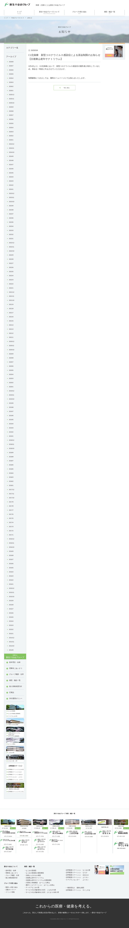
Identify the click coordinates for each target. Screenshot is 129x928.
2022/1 (11, 288)
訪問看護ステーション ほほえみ (15, 774)
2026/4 (11, 78)
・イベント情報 (9, 892)
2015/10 (11, 596)
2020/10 (11, 350)
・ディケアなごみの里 (31, 887)
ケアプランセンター (13, 777)
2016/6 (11, 563)
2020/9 (11, 354)
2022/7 (11, 263)
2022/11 (11, 247)
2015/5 (11, 617)
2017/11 (11, 494)
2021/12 (11, 292)
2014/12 (11, 637)
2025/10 (11, 103)
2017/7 (11, 510)
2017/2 (11, 531)
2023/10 (11, 201)
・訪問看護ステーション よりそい (76, 877)
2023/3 (11, 230)
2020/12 (11, 341)
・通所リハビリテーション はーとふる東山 (39, 885)
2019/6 (11, 415)
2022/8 (11, 259)
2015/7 (11, 609)
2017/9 (11, 502)
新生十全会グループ (15, 656)
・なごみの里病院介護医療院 (34, 873)
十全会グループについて (17, 18)
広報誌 (11, 692)
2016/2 (11, 580)
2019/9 (11, 403)
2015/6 (11, 613)
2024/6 (11, 169)
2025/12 (11, 94)
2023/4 (11, 226)
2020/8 (11, 358)
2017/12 (11, 489)
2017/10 (11, 498)
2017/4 (11, 522)
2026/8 (11, 62)
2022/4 (11, 275)
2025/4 (11, 127)
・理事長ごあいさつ (11, 873)
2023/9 (11, 206)
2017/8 (11, 506)
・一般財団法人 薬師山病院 (74, 887)
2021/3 (11, 329)
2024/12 (11, 144)
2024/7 (11, 164)
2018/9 (11, 452)
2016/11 (11, 543)
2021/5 (11, 321)
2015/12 (11, 588)
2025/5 (11, 123)
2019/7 (11, 411)
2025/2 (11, 136)
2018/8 (11, 456)
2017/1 (11, 535)
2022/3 (11, 280)
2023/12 (11, 193)
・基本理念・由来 (10, 870)
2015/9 (11, 600)
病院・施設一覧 (109, 12)
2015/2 (11, 629)
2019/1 (11, 436)
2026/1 (11, 90)
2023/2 (11, 234)
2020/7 (11, 362)
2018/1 (11, 485)
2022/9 (11, 255)
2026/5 (11, 74)
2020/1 (11, 387)
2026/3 (11, 82)
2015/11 (11, 592)
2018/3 (11, 477)
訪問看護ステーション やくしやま (16, 791)
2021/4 (11, 325)
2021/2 (11, 333)
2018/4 (11, 473)
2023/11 (11, 197)
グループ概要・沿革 (16, 674)
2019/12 (11, 391)
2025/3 (11, 131)
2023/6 (11, 218)
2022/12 (11, 243)
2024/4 (11, 177)
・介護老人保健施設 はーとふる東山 (37, 882)
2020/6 (11, 366)
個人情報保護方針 (15, 686)
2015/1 (11, 633)
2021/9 (11, 304)
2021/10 (11, 300)
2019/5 (11, 419)
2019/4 (11, 424)
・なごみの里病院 (30, 870)
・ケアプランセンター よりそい (76, 880)
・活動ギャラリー (10, 889)
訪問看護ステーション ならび (15, 772)
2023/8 (11, 210)
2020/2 (11, 382)
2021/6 (11, 317)
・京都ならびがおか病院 (32, 875)
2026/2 (11, 86)
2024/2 (11, 185)
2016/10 (11, 547)
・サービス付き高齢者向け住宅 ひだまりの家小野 (41, 892)
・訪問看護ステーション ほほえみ (76, 875)
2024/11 (11, 148)
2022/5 (11, 271)
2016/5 (11, 568)
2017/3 (11, 526)
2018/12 (11, 440)
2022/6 (11, 267)
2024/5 (11, 173)
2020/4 (11, 374)
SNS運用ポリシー (15, 698)
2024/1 (11, 189)
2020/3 (11, 378)
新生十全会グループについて (49, 12)
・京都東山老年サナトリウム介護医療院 (37, 880)
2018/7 (11, 461)
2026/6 (11, 70)
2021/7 (11, 313)
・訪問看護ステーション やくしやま (77, 890)
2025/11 (11, 99)
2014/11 (11, 642)
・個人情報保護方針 (11, 878)
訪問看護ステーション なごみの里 (16, 769)
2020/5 (11, 370)
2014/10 (11, 646)
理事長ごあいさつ (15, 668)
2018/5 (11, 469)
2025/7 (11, 115)
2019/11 (11, 395)
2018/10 (11, 448)
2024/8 (11, 160)
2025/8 (11, 111)
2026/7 (11, 66)
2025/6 (11, 119)
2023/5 (11, 222)
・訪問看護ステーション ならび (75, 872)
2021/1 (11, 337)
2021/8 (11, 308)
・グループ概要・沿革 (11, 875)
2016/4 (11, 572)
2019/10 (11, 399)
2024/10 (11, 152)
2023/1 (11, 238)
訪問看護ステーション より (14, 779)
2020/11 (11, 345)
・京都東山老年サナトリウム (34, 878)
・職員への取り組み (11, 887)
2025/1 (11, 140)
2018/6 (11, 465)
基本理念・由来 (14, 662)
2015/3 (11, 625)
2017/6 (11, 514)
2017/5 (11, 518)
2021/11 (11, 296)
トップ (19, 12)
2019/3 (11, 428)
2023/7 (11, 214)
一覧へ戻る (64, 88)
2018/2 (11, 481)
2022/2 (11, 284)
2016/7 (11, 559)
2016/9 (11, 551)
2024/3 (11, 181)
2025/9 (11, 107)
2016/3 (11, 576)
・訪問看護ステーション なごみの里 (77, 870)
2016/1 (11, 584)
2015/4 (11, 621)
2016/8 (11, 555)
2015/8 (11, 605)
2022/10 (11, 251)
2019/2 (11, 432)
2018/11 (11, 444)
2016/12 (11, 539)
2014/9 (11, 650)
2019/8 (11, 407)
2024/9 (11, 156)
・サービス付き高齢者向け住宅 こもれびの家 (40, 890)
